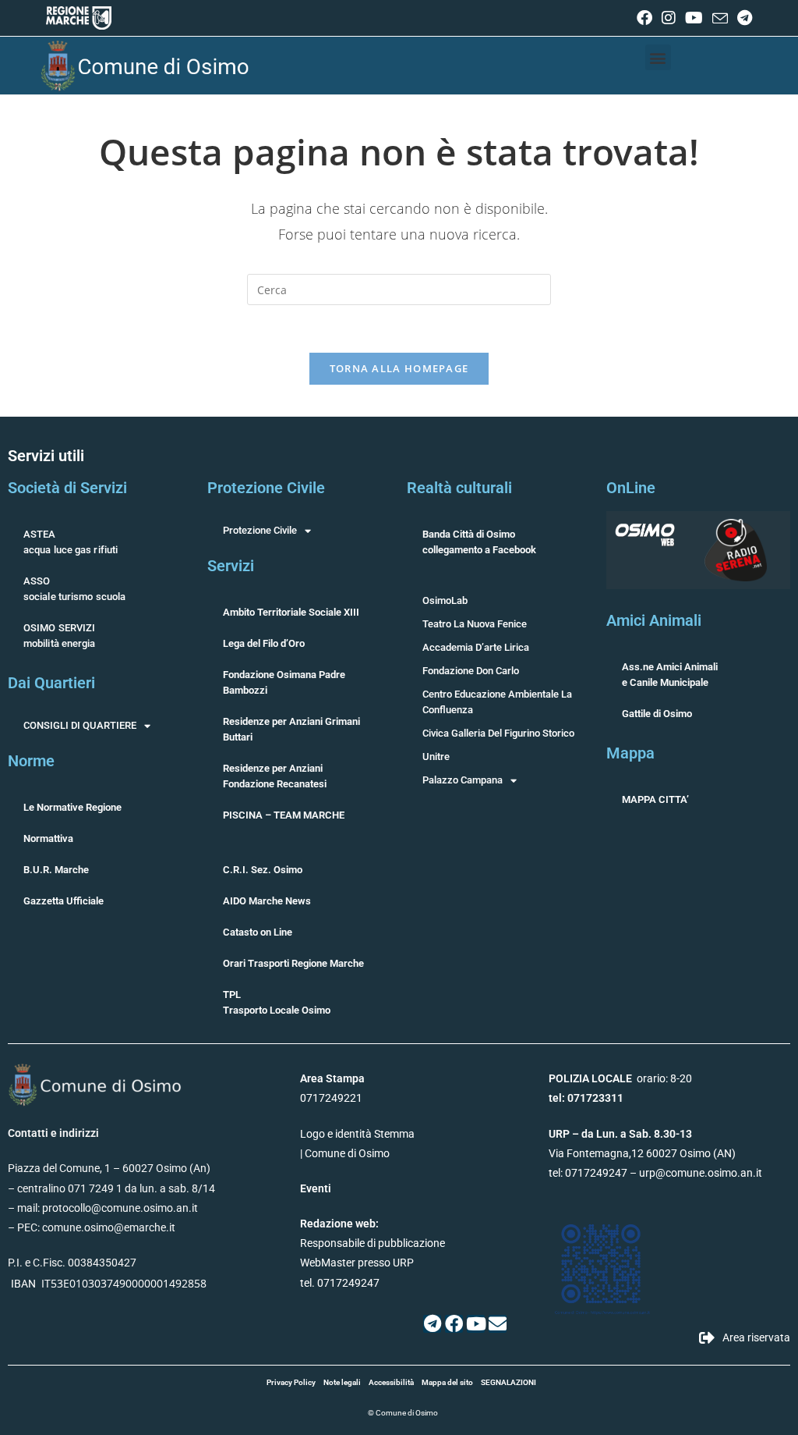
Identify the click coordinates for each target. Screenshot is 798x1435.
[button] (658, 57)
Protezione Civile (260, 530)
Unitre (436, 756)
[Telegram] (432, 1324)
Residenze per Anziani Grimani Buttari (291, 729)
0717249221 (331, 1098)
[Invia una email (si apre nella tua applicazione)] (720, 18)
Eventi (315, 1188)
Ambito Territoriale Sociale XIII (291, 612)
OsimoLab (445, 600)
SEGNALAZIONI (508, 1382)
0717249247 (596, 1173)
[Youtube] (476, 1324)
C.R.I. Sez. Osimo (262, 870)
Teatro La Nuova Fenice (474, 624)
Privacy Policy (291, 1382)
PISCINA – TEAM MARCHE (283, 815)
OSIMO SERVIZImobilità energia (59, 635)
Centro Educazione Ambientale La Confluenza (497, 702)
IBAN (23, 1283)
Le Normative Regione (72, 807)
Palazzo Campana (462, 780)
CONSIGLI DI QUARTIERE (79, 725)
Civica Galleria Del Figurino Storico (498, 733)
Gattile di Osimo (657, 713)
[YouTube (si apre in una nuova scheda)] (694, 18)
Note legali (342, 1382)
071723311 (595, 1098)
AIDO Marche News (267, 901)
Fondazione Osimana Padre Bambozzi (284, 682)
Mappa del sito (447, 1382)
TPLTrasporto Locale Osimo (276, 1002)
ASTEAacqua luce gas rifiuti (70, 542)
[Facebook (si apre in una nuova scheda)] (644, 18)
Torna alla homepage (399, 368)
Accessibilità (391, 1382)
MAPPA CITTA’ (655, 799)
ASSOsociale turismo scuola (74, 588)
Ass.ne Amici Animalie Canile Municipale (670, 674)
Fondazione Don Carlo (470, 671)
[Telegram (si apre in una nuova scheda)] (742, 18)
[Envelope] (498, 1324)
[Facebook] (454, 1324)
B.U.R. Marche (56, 870)
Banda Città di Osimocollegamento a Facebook (479, 542)
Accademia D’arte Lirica (475, 647)
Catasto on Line (257, 932)
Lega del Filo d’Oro (264, 643)
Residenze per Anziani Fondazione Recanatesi (275, 776)
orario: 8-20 (620, 1078)
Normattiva (48, 838)
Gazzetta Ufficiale (63, 901)
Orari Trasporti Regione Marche (293, 963)
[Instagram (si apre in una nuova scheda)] (668, 18)
